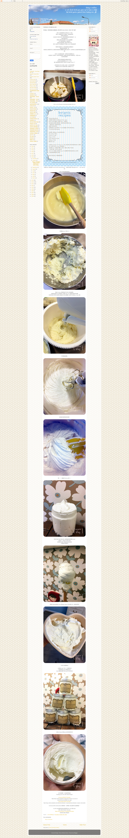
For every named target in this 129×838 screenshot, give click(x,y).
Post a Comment (48, 819)
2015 (32, 156)
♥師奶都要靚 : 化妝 (34, 99)
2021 (32, 148)
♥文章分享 (32, 105)
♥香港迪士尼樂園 (33, 133)
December (34, 158)
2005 (32, 196)
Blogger (75, 832)
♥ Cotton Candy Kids (34, 74)
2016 (32, 155)
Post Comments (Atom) (54, 827)
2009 (32, 189)
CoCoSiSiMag (50, 814)
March (33, 177)
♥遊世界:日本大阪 (33, 125)
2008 (32, 190)
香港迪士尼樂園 (33, 141)
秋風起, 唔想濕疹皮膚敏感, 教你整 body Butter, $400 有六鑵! (36, 163)
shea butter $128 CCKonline (64, 801)
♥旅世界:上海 (32, 107)
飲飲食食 (32, 138)
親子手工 (32, 134)
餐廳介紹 (32, 139)
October (34, 160)
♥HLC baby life (33, 84)
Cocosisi (31, 28)
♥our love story (33, 89)
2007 (32, 192)
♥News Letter (33, 85)
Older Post (83, 825)
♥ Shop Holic (32, 79)
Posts (91, 29)
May (33, 174)
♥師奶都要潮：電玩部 (34, 96)
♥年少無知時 (32, 102)
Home (65, 825)
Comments (92, 31)
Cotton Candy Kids (33, 36)
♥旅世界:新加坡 (33, 109)
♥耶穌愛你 (32, 120)
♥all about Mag (33, 87)
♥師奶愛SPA (32, 95)
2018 (32, 151)
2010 (32, 187)
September (34, 167)
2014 (32, 180)
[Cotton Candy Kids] (30, 37)
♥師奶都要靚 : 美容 (34, 101)
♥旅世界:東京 (32, 110)
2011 (32, 185)
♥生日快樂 (32, 117)
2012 (32, 183)
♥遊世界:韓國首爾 (33, 126)
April (33, 176)
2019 (32, 149)
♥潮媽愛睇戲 (32, 115)
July (33, 170)
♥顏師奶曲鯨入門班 (34, 131)
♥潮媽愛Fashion (33, 113)
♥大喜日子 (32, 93)
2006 (32, 194)
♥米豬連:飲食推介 (33, 118)
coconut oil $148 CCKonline (64, 797)
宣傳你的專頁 (32, 31)
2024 (32, 146)
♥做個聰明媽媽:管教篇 (34, 90)
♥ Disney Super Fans (34, 76)
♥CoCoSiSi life (33, 81)
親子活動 (32, 136)
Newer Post (46, 825)
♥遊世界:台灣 (32, 123)
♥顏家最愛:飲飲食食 (34, 130)
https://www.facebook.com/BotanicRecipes (64, 811)
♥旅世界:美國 (32, 112)
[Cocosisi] (30, 30)
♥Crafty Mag (32, 82)
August (34, 169)
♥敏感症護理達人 (33, 104)
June (33, 172)
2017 (32, 153)
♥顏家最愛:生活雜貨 (34, 128)
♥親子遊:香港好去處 (34, 121)
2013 (32, 181)
